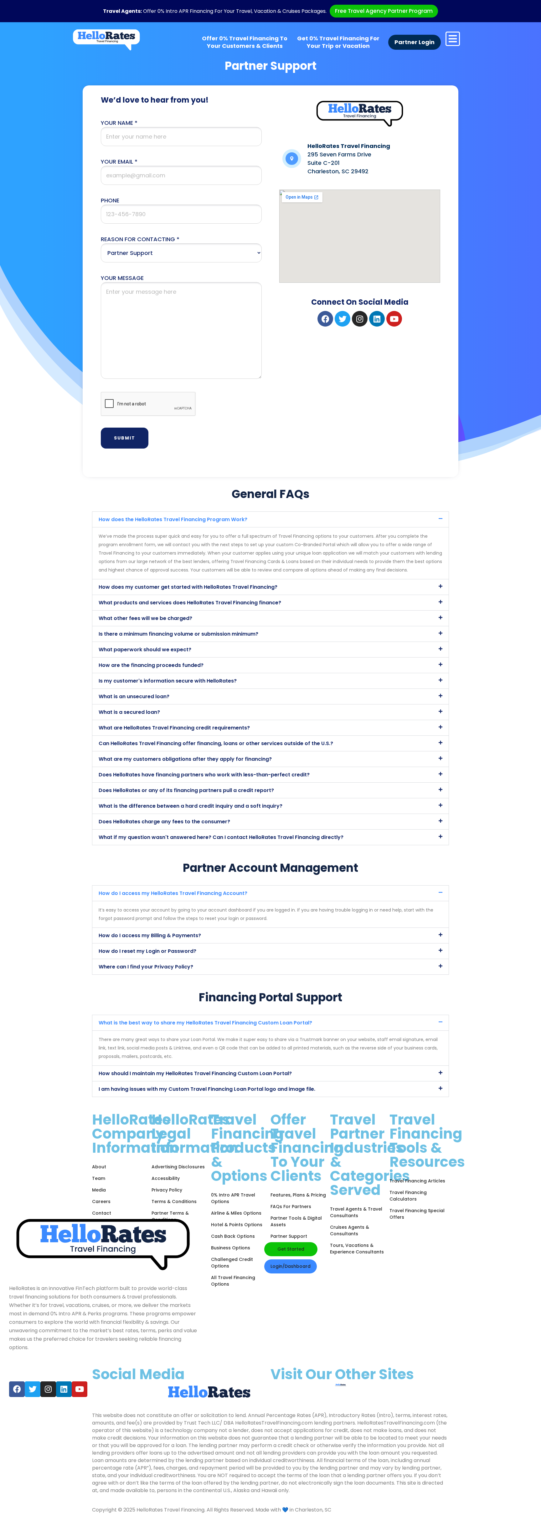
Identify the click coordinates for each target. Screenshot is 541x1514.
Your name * (119, 123)
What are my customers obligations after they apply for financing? (185, 759)
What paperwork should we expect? (145, 649)
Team (98, 1178)
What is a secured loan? (129, 712)
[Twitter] (342, 319)
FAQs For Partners (290, 1206)
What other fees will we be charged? (145, 618)
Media (99, 1190)
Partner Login (414, 42)
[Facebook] (325, 319)
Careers (101, 1201)
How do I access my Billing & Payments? (150, 935)
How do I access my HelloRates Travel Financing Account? (173, 893)
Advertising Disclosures (178, 1167)
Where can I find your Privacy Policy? (146, 966)
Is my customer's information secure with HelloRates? (168, 680)
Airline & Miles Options (236, 1213)
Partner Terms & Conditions (170, 1216)
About (99, 1167)
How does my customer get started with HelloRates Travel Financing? (188, 587)
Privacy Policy (167, 1190)
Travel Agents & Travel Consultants (356, 1212)
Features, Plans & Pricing (298, 1195)
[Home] (106, 40)
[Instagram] (360, 319)
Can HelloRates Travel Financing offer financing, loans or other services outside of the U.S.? (216, 743)
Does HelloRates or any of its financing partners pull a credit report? (186, 790)
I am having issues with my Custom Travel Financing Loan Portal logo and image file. (207, 1089)
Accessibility (166, 1178)
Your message (122, 278)
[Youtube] (394, 319)
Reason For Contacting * (140, 239)
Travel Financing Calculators (408, 1195)
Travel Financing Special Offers (417, 1213)
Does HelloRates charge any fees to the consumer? (164, 821)
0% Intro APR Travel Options (233, 1198)
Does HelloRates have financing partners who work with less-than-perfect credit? (204, 774)
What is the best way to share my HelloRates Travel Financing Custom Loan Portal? (205, 1022)
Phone (110, 200)
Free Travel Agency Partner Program (384, 11)
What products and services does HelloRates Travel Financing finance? (190, 602)
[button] (270, 519)
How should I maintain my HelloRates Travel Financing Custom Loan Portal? (195, 1073)
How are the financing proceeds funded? (151, 665)
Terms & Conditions (174, 1201)
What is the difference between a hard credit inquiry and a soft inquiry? (190, 806)
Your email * (119, 161)
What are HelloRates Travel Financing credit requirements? (174, 727)
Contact (101, 1213)
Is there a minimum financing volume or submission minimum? (178, 634)
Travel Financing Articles (417, 1181)
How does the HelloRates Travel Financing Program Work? (173, 519)
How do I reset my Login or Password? (147, 951)
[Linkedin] (377, 319)
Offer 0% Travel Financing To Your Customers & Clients (244, 42)
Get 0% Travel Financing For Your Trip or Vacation (338, 42)
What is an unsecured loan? (134, 696)
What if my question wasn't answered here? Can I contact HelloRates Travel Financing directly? (221, 837)
